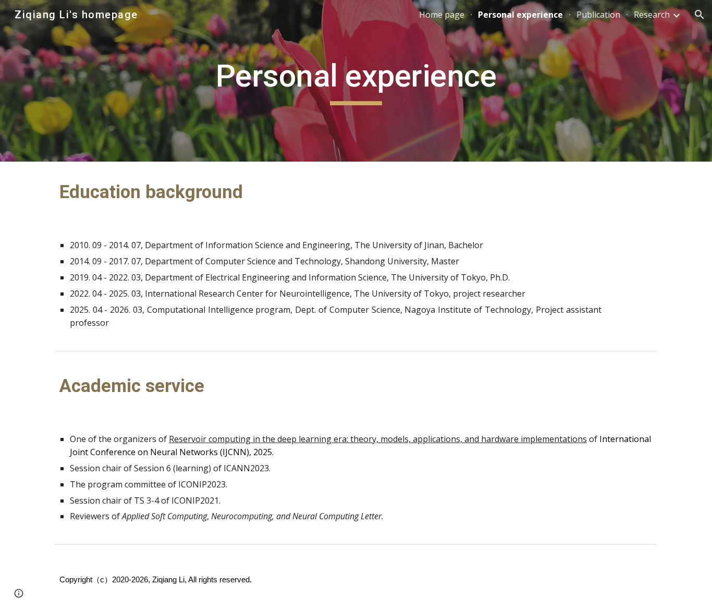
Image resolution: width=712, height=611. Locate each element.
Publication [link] (598, 14)
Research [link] (652, 14)
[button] (699, 14)
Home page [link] (441, 14)
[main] (356, 80)
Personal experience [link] (520, 14)
